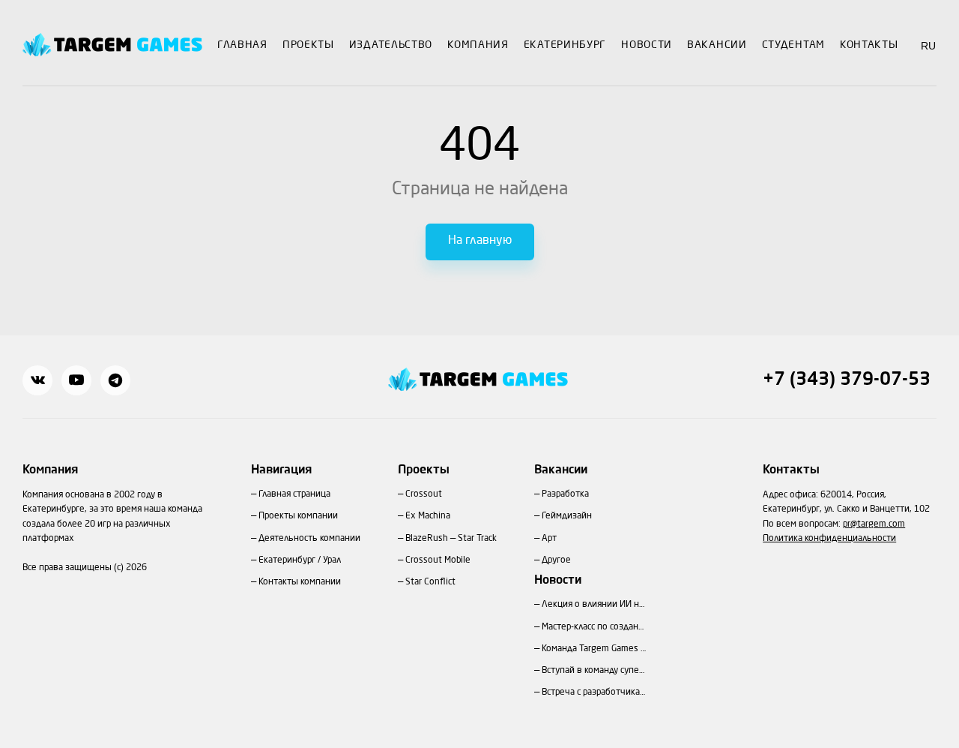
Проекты (308, 45)
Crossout (423, 494)
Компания (478, 45)
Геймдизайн (567, 516)
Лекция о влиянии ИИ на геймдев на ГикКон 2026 (594, 604)
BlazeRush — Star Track (451, 538)
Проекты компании (298, 516)
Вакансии (717, 45)
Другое (556, 560)
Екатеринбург (565, 45)
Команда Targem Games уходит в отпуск (594, 648)
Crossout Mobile (438, 560)
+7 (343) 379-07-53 (847, 380)
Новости (646, 45)
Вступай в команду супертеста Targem (594, 670)
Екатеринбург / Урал (299, 560)
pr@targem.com (874, 524)
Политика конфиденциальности (829, 538)
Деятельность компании (309, 538)
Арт (549, 538)
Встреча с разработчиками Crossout (594, 692)
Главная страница (294, 494)
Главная (242, 45)
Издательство (390, 45)
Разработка (565, 494)
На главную (480, 241)
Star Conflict (430, 582)
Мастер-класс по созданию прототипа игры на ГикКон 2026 (594, 627)
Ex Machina (427, 516)
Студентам (793, 45)
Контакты (869, 45)
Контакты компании (299, 582)
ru (929, 46)
